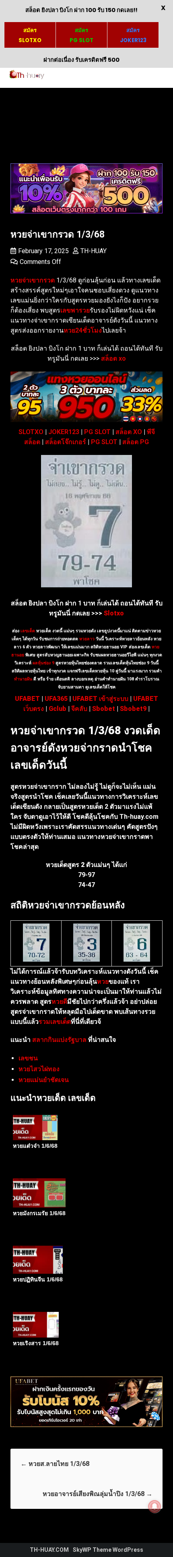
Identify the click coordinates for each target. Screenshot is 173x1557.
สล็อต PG (135, 442)
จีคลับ (79, 709)
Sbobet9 (133, 709)
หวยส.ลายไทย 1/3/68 (55, 1464)
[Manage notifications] (154, 1506)
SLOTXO (31, 432)
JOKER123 (63, 432)
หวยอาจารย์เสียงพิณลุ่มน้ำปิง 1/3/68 (97, 1494)
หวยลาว (87, 638)
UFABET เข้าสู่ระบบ (100, 698)
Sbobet (103, 709)
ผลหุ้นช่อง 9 (43, 663)
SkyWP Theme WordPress (108, 1550)
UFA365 (56, 698)
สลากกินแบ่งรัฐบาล (59, 1039)
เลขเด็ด (28, 630)
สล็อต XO (128, 432)
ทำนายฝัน (23, 679)
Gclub (57, 709)
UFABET (27, 698)
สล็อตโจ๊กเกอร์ (65, 442)
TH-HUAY (93, 251)
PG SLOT (97, 432)
